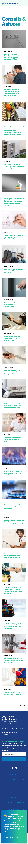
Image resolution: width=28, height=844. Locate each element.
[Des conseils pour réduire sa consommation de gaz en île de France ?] (14, 489)
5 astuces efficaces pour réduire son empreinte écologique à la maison (12, 372)
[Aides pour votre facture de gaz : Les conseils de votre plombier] (14, 456)
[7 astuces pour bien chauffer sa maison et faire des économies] (14, 254)
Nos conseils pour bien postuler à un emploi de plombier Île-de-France (12, 555)
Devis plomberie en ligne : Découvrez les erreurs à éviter (12, 439)
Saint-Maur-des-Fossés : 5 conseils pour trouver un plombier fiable (13, 338)
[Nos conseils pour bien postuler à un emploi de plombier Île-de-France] (14, 538)
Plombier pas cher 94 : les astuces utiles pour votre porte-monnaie (12, 694)
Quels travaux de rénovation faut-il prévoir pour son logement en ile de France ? (14, 522)
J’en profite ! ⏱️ (12, 837)
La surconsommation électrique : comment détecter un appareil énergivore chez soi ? (11, 56)
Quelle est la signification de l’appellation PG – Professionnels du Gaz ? (14, 237)
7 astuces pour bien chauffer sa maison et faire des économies (13, 271)
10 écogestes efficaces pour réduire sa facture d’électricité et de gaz (13, 304)
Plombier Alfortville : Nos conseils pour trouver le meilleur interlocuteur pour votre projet (13, 590)
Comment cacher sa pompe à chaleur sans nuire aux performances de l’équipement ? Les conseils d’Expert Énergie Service (14, 130)
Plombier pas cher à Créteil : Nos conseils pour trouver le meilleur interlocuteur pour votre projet (13, 625)
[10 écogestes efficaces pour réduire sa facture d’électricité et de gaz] (14, 287)
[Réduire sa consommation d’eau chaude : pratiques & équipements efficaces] (14, 388)
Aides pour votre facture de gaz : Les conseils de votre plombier (13, 473)
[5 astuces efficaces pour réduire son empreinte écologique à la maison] (14, 355)
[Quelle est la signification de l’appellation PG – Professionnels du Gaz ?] (14, 220)
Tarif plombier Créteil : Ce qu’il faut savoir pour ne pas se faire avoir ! (13, 660)
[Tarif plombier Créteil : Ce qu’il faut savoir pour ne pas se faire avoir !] (14, 643)
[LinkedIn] (12, 768)
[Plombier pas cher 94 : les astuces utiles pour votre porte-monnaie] (14, 677)
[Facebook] (16, 768)
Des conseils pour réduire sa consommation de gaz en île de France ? (13, 506)
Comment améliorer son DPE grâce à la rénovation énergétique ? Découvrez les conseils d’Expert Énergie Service (14, 201)
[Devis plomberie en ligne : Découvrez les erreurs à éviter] (14, 422)
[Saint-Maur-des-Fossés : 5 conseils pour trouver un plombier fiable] (14, 321)
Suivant (21, 705)
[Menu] (25, 3)
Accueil (3, 8)
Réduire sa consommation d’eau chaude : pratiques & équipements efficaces (13, 405)
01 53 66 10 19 (8, 724)
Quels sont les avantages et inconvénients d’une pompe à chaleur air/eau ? (14, 166)
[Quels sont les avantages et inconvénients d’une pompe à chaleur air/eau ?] (14, 149)
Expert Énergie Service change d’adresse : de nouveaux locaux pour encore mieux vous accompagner (12, 93)
